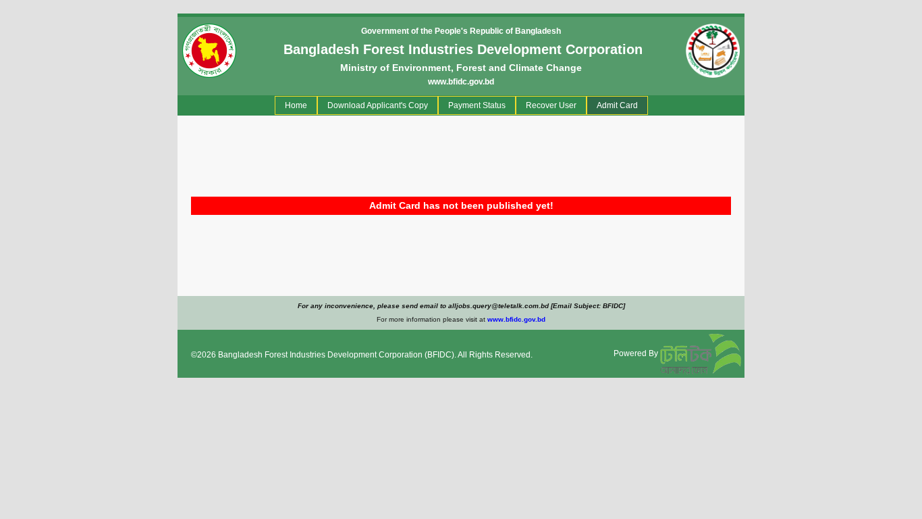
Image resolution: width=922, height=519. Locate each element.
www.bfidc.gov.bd (461, 81)
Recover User (551, 105)
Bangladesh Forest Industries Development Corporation (320, 355)
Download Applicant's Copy (377, 105)
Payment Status (477, 105)
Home (299, 105)
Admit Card (617, 105)
